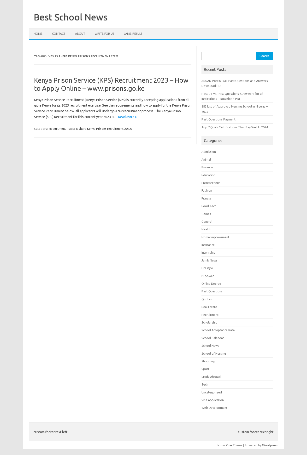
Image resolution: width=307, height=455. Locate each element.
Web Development (214, 407)
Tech (204, 384)
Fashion (206, 190)
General (206, 221)
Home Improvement (215, 237)
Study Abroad (211, 376)
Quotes (206, 299)
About (80, 33)
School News (210, 345)
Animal (206, 159)
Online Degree (211, 283)
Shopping (208, 361)
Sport (205, 368)
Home (38, 33)
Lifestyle (207, 268)
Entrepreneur (210, 182)
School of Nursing (213, 353)
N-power (207, 276)
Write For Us (104, 33)
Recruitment (57, 128)
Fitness (206, 198)
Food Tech (208, 206)
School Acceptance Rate (218, 330)
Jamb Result (133, 33)
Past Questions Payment (218, 119)
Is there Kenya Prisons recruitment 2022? (104, 128)
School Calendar (212, 338)
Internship (208, 252)
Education (208, 175)
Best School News (70, 17)
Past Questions (212, 291)
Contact (58, 33)
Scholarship (209, 322)
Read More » (127, 117)
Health (206, 229)
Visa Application (212, 400)
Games (206, 214)
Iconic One (225, 445)
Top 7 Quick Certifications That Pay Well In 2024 (234, 127)
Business (207, 167)
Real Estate (209, 306)
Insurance (208, 244)
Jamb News (209, 260)
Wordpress (270, 445)
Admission (208, 151)
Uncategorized (211, 392)
